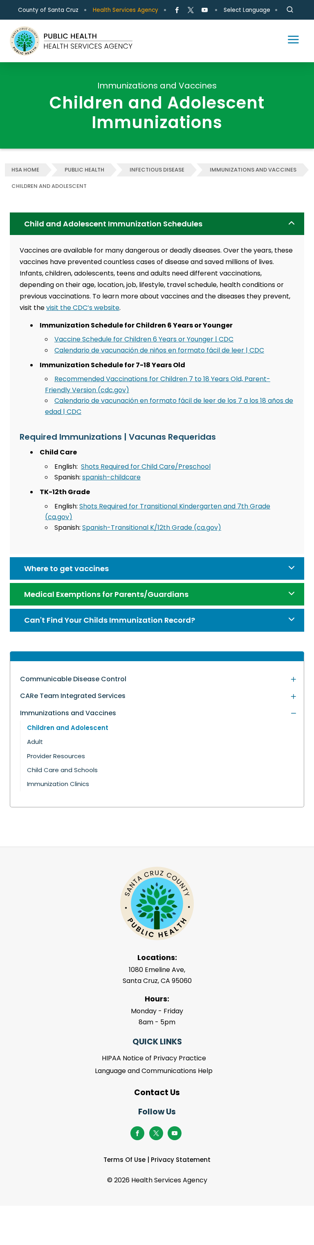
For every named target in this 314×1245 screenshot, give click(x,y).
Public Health (84, 170)
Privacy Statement (181, 1159)
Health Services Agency (125, 10)
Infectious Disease (157, 170)
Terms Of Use (124, 1159)
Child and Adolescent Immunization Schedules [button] (113, 224)
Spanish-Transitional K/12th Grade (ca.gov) (151, 527)
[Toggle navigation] (289, 41)
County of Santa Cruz (48, 10)
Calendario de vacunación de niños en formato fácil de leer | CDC (159, 350)
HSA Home (25, 170)
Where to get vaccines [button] (66, 568)
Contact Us (157, 1092)
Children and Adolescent (49, 186)
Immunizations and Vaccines (253, 170)
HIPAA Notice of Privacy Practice (154, 1058)
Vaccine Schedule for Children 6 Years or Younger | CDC (143, 339)
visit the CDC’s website (82, 307)
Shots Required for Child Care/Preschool (146, 466)
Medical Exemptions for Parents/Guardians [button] (106, 594)
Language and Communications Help (154, 1071)
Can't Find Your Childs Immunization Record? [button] (109, 620)
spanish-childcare (111, 477)
